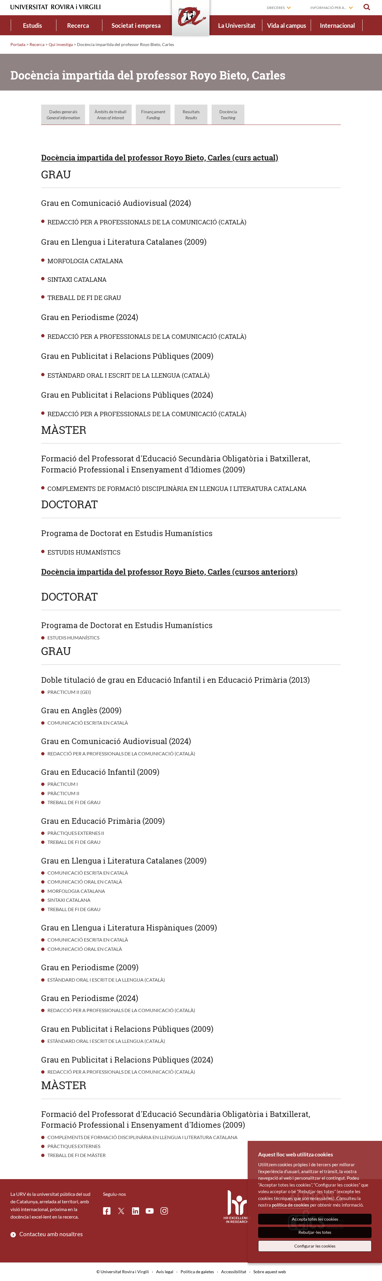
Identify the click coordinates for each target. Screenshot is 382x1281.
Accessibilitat (233, 1271)
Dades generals (63, 114)
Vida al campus (286, 25)
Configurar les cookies (314, 1245)
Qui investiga (61, 44)
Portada (17, 44)
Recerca (78, 25)
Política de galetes (197, 1271)
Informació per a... (328, 7)
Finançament (153, 114)
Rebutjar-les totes (314, 1232)
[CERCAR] (366, 7)
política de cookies (290, 1204)
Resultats (191, 114)
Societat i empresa (136, 25)
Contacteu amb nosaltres (51, 1234)
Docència (228, 114)
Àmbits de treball (111, 114)
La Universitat (236, 25)
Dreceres (276, 7)
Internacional (337, 25)
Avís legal (164, 1271)
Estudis (32, 25)
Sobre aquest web (269, 1271)
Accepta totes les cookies (315, 1219)
